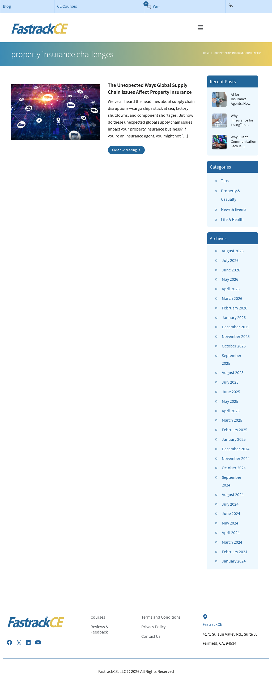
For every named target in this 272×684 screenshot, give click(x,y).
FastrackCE (212, 624)
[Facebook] (9, 642)
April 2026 (231, 288)
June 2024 (231, 513)
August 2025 (233, 372)
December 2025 (235, 326)
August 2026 (233, 250)
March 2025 (232, 420)
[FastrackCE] (205, 617)
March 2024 (232, 542)
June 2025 (231, 391)
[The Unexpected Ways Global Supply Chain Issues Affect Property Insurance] (55, 112)
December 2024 (235, 448)
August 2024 (233, 494)
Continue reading (125, 150)
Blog (7, 6)
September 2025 (231, 359)
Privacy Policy (153, 626)
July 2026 (230, 260)
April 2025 (231, 410)
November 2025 (236, 336)
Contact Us (150, 636)
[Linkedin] (28, 642)
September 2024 (231, 481)
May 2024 (230, 523)
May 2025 (230, 401)
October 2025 (234, 346)
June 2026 (231, 269)
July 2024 (230, 504)
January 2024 (234, 561)
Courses (98, 617)
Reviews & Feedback (99, 629)
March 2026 (232, 298)
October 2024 (234, 467)
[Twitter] (19, 642)
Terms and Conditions (161, 617)
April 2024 (231, 532)
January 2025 (234, 439)
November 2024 (236, 458)
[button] (200, 28)
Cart (156, 6)
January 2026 (234, 317)
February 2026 (234, 307)
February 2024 (234, 551)
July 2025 (230, 382)
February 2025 (234, 429)
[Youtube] (38, 642)
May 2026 (230, 279)
